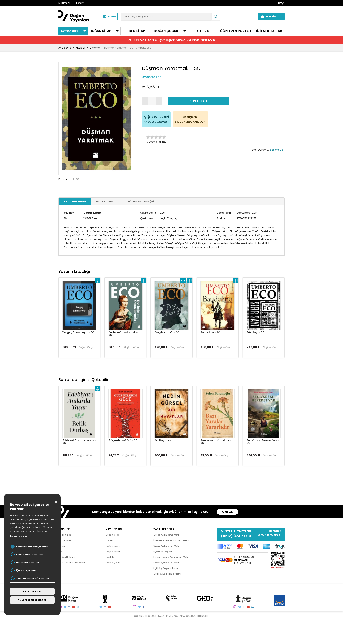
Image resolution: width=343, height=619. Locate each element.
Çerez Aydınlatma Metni (166, 534)
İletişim (80, 3)
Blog (281, 2)
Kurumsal (64, 3)
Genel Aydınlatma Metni (166, 562)
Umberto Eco (151, 77)
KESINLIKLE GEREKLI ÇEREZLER (32, 546)
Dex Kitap (111, 557)
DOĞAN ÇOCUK (166, 31)
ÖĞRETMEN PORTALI (235, 31)
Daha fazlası (18, 536)
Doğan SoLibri (113, 551)
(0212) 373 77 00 (236, 536)
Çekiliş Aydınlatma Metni (167, 573)
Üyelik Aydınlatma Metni (166, 546)
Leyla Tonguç (168, 218)
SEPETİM (273, 16)
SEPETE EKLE (198, 101)
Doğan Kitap (92, 212)
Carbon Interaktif (197, 616)
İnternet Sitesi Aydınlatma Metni (171, 540)
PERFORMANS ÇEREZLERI (29, 554)
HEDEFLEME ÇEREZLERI (28, 562)
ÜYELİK (247, 16)
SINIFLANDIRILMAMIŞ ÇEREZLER (33, 578)
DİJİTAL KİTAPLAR (268, 31)
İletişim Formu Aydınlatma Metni (171, 557)
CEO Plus (111, 540)
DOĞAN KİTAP (100, 31)
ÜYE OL (227, 511)
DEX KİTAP (137, 31)
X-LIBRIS (202, 31)
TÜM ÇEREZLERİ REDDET (32, 600)
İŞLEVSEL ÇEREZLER (26, 570)
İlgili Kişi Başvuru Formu (166, 568)
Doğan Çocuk (113, 562)
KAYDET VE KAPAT (32, 591)
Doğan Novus (113, 546)
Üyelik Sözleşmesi (163, 551)
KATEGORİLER (69, 31)
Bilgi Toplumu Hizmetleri (71, 562)
